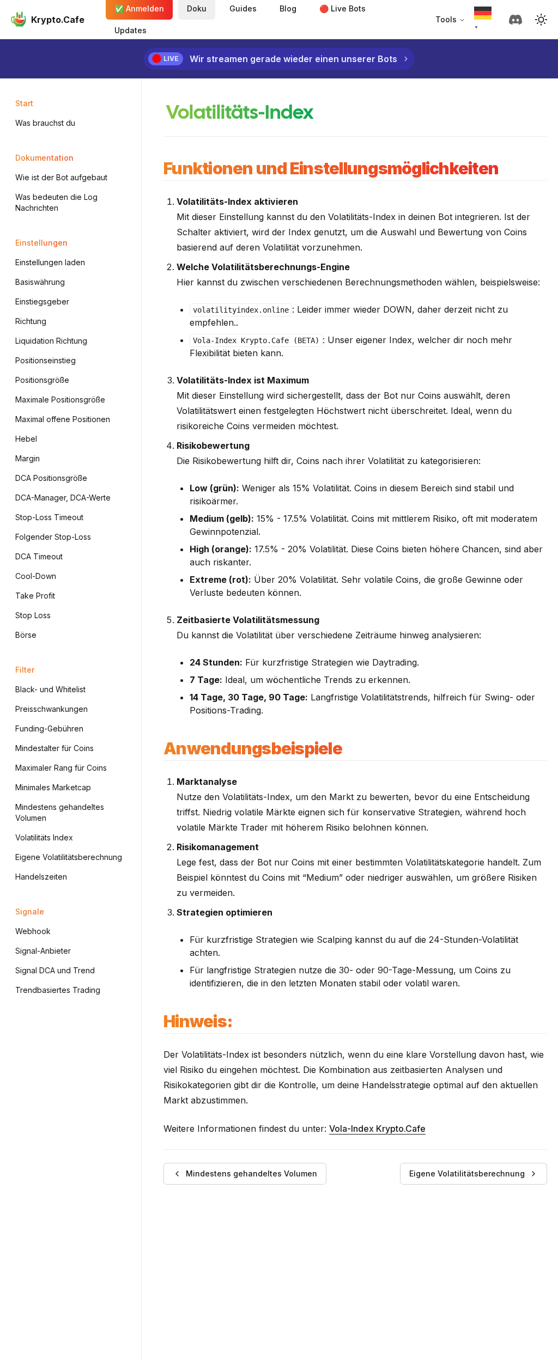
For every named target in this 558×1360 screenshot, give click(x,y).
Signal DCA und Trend (55, 970)
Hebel (26, 438)
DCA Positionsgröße (51, 478)
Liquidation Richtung (51, 340)
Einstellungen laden (50, 262)
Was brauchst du (45, 122)
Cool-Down (35, 576)
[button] (541, 20)
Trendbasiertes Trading (57, 990)
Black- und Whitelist (50, 689)
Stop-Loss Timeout (49, 517)
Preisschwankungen (51, 708)
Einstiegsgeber (42, 301)
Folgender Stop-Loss (53, 536)
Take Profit (35, 595)
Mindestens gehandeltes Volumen (59, 812)
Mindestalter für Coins (54, 748)
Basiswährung (40, 281)
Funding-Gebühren (49, 728)
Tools (446, 19)
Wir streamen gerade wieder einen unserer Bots (293, 58)
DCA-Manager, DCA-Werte (63, 497)
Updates (130, 30)
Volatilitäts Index (44, 837)
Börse (26, 634)
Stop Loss (33, 615)
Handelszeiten (41, 876)
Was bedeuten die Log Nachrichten (56, 202)
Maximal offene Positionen (62, 419)
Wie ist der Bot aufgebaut (61, 177)
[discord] (517, 19)
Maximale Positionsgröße (60, 399)
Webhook (33, 931)
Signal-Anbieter (43, 950)
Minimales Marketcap (53, 787)
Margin (27, 458)
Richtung (30, 321)
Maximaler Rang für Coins (61, 767)
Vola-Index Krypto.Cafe (377, 1128)
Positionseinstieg (45, 360)
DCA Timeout (39, 556)
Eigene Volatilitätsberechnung (68, 857)
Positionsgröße (42, 380)
